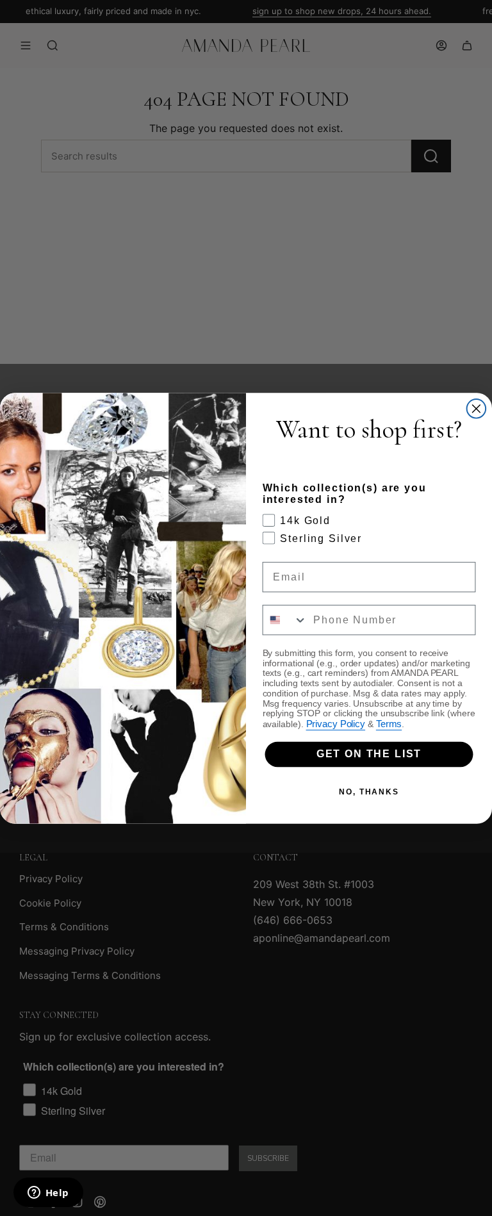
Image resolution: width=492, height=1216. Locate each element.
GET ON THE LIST (369, 753)
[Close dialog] (476, 408)
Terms (389, 723)
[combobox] (285, 619)
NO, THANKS (369, 791)
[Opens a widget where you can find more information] (48, 1194)
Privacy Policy (336, 723)
